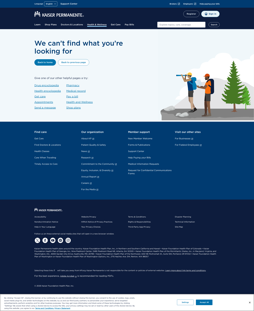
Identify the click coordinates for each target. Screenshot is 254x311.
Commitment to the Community (97, 164)
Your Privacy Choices (91, 227)
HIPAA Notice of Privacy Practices (96, 222)
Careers (85, 183)
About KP (86, 138)
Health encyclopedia (47, 90)
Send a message (45, 107)
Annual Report (88, 176)
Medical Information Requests (143, 164)
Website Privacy (88, 217)
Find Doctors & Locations (47, 145)
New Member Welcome (140, 138)
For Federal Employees (187, 145)
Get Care (116, 24)
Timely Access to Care (45, 164)
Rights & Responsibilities (139, 222)
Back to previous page (73, 62)
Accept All (204, 302)
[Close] (250, 302)
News (84, 151)
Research (86, 157)
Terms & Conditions (137, 217)
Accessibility (40, 217)
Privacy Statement (62, 308)
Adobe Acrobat (67, 276)
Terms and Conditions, (44, 308)
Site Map (179, 227)
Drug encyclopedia (46, 85)
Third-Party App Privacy (139, 227)
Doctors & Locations (72, 24)
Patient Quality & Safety (93, 145)
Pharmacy (72, 85)
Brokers (173, 4)
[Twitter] (37, 240)
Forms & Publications (139, 145)
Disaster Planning (183, 217)
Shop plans (73, 107)
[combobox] (181, 25)
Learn (37, 24)
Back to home (45, 62)
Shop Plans (51, 24)
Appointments (43, 102)
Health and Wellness (79, 102)
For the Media (88, 189)
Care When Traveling (45, 157)
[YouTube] (52, 240)
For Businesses (182, 138)
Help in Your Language (44, 227)
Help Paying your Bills (139, 157)
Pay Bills (129, 24)
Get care (40, 96)
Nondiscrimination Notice (46, 222)
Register (191, 14)
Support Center (68, 4)
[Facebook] (44, 240)
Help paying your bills (210, 4)
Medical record (76, 90)
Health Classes (41, 151)
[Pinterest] (60, 240)
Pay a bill (72, 96)
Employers (188, 4)
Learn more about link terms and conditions (185, 270)
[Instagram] (67, 240)
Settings (185, 302)
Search (214, 25)
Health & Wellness (97, 24)
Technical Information (185, 222)
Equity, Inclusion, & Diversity (96, 170)
